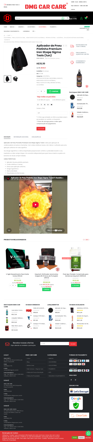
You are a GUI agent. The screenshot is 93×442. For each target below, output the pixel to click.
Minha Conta (82, 2)
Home (5, 27)
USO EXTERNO (42, 27)
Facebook (38, 104)
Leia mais (76, 285)
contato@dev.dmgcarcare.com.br (13, 395)
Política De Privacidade (33, 376)
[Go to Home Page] (4, 35)
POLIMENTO (53, 27)
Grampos (21, 27)
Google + (48, 104)
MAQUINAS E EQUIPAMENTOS (11, 31)
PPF (33, 31)
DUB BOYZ (59, 78)
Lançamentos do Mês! (84, 28)
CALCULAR (41, 129)
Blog (76, 2)
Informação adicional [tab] (21, 137)
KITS (50, 372)
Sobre (72, 2)
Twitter (41, 104)
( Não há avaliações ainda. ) (52, 58)
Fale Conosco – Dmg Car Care (79, 5)
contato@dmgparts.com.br (11, 370)
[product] (72, 97)
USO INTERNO (31, 27)
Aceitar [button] (75, 437)
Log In (73, 9)
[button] (83, 240)
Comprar (55, 91)
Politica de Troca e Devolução (35, 372)
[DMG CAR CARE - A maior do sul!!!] (7, 18)
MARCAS (12, 27)
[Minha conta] (81, 18)
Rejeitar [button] (81, 437)
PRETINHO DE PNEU (55, 82)
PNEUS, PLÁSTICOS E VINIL (43, 82)
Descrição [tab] (7, 137)
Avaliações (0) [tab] (36, 137)
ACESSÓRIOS (46, 76)
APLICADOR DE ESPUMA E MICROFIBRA (46, 78)
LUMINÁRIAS (26, 31)
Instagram (75, 380)
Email (51, 104)
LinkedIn (44, 104)
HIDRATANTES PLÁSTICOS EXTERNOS (46, 80)
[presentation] (4, 59)
